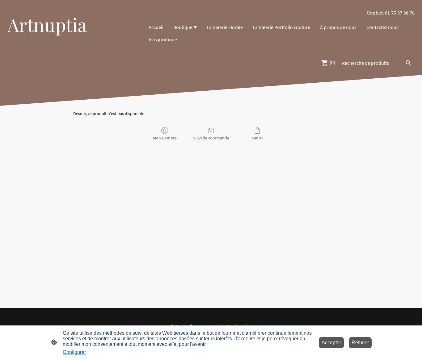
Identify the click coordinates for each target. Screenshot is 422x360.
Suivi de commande (211, 138)
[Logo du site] (73, 41)
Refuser (360, 342)
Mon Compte (165, 138)
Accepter (331, 342)
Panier (257, 138)
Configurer (74, 352)
